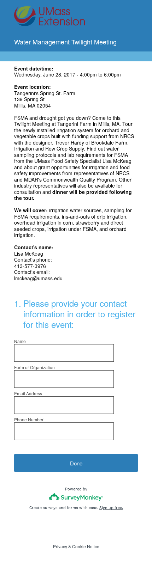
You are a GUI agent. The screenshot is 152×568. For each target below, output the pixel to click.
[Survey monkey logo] (76, 497)
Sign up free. (111, 508)
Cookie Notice (85, 546)
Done (76, 463)
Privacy (60, 546)
